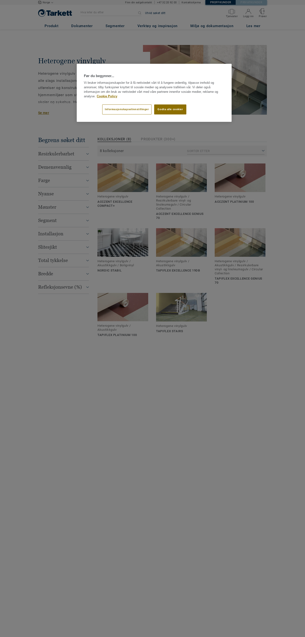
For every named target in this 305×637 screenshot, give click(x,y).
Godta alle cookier (170, 109)
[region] (154, 93)
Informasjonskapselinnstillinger (127, 109)
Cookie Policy (107, 96)
